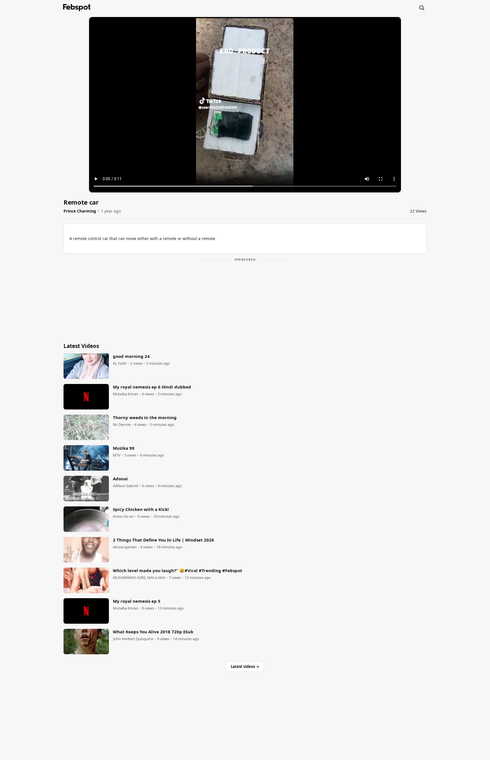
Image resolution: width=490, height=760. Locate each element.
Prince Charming (80, 211)
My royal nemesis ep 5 (136, 601)
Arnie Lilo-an (123, 516)
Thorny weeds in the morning (145, 417)
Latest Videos (81, 346)
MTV (117, 455)
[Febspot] (77, 8)
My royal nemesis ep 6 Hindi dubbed (152, 387)
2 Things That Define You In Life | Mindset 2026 (163, 540)
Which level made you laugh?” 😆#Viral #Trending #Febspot (177, 570)
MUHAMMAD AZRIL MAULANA (139, 577)
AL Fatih (119, 363)
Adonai (120, 478)
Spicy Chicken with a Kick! (141, 509)
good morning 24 (131, 356)
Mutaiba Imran (125, 394)
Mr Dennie (121, 424)
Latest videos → (245, 666)
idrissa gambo (125, 547)
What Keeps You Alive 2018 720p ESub (153, 631)
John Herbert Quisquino (133, 638)
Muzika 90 (123, 448)
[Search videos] (421, 7)
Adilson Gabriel (125, 485)
